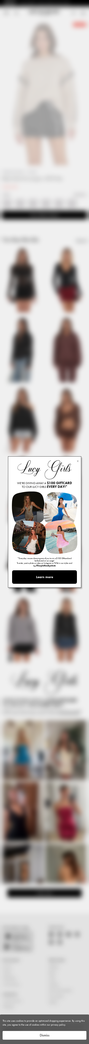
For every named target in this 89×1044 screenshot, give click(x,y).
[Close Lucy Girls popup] (77, 461)
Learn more (44, 577)
